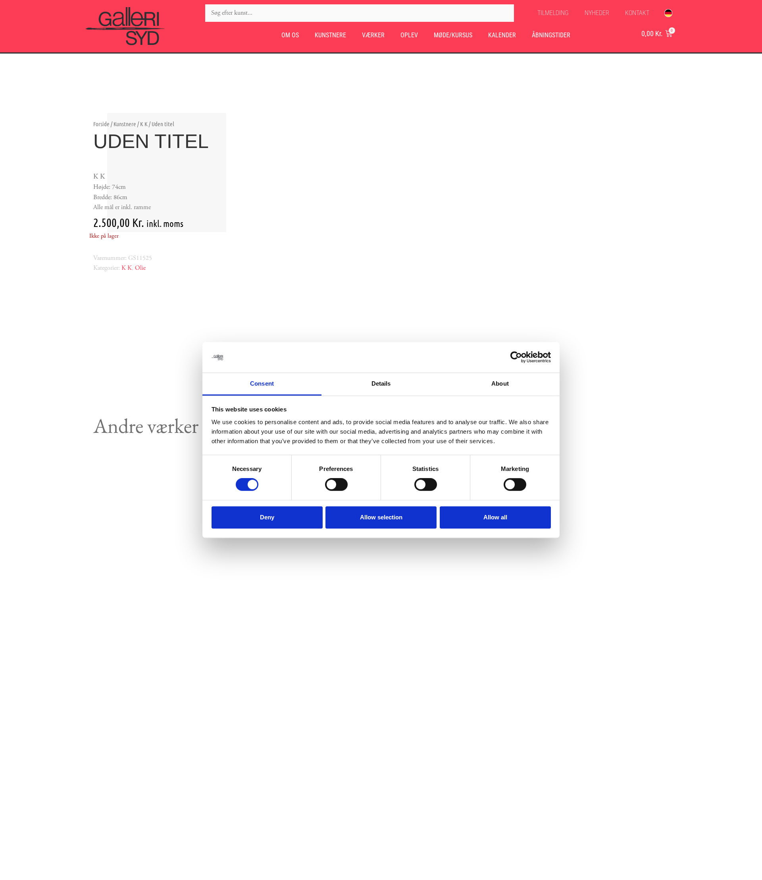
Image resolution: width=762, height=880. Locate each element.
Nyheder (597, 13)
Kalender (502, 35)
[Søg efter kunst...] (359, 13)
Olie (140, 268)
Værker (373, 35)
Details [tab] (381, 383)
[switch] (336, 484)
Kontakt (637, 13)
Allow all (495, 517)
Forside (101, 123)
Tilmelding (553, 13)
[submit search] (522, 13)
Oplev (409, 35)
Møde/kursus (453, 35)
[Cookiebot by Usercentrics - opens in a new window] (516, 357)
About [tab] (500, 383)
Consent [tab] (262, 383)
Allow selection (381, 517)
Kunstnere (330, 35)
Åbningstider (551, 35)
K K (144, 123)
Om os (290, 35)
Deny (267, 517)
